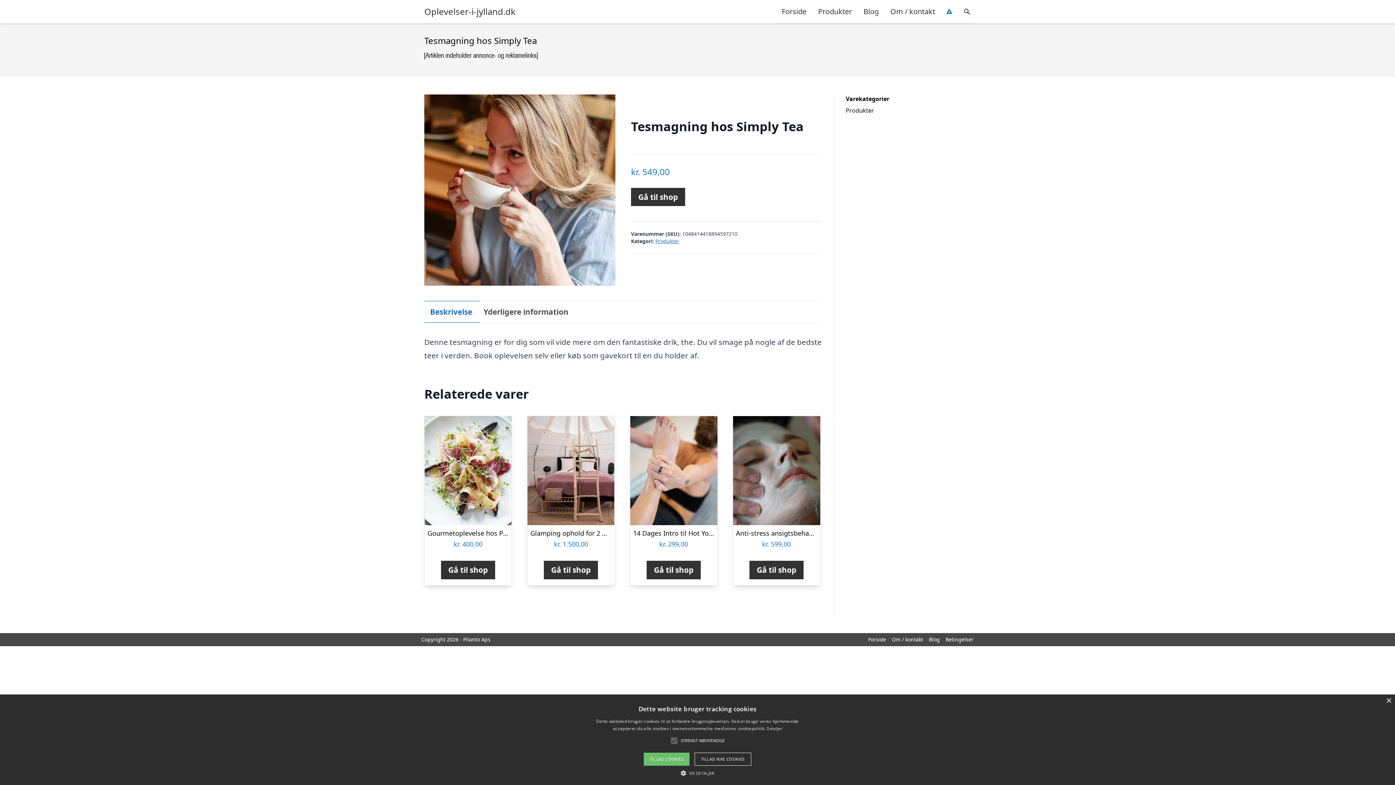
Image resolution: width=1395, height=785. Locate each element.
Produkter (835, 11)
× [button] (1388, 701)
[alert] (697, 740)
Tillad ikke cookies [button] (723, 759)
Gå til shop (658, 197)
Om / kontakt (912, 11)
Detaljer (774, 728)
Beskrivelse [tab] (451, 312)
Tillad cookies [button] (666, 759)
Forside (794, 11)
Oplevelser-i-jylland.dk (469, 11)
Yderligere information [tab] (526, 312)
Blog (871, 11)
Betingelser (960, 639)
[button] (697, 773)
